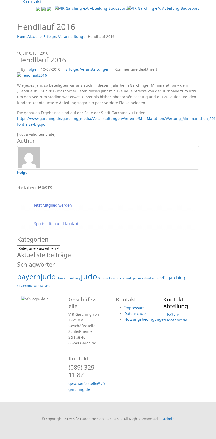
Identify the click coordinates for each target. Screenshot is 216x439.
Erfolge (71, 69)
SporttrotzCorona (109, 278)
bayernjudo (36, 276)
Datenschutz (135, 313)
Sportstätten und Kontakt (56, 223)
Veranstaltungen (95, 69)
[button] (18, 8)
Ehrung (62, 278)
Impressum (134, 307)
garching (74, 278)
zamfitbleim (42, 285)
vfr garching (172, 278)
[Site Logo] (127, 8)
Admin (169, 418)
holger (32, 69)
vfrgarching (25, 285)
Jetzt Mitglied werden (53, 205)
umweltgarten (131, 278)
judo (89, 276)
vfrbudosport (150, 278)
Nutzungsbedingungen (145, 319)
